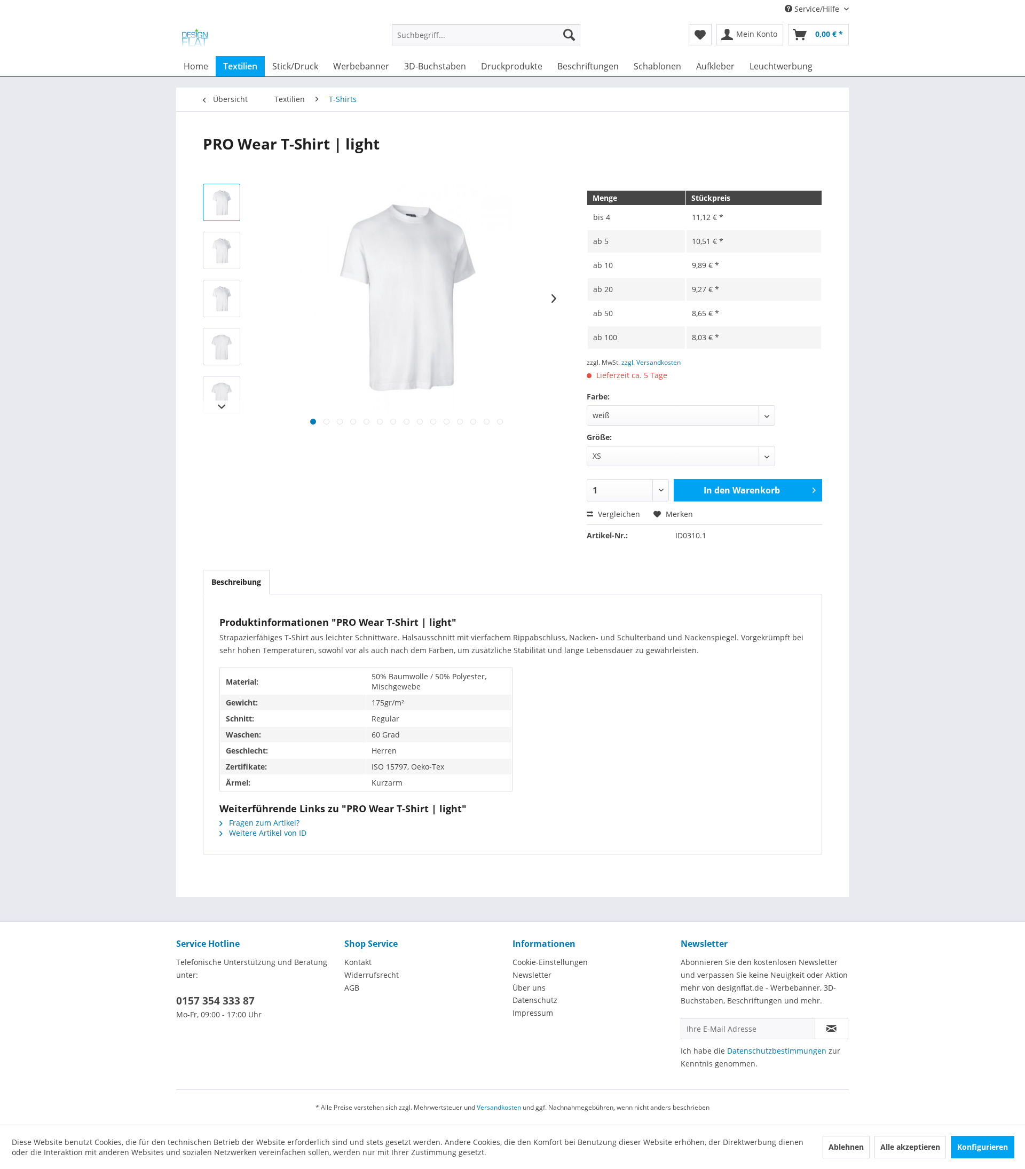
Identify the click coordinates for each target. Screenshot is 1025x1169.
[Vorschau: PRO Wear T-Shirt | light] (221, 202)
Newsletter (531, 975)
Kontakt (358, 962)
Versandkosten (499, 1107)
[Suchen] (569, 34)
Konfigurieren (982, 1147)
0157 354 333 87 (215, 1001)
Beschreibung (236, 582)
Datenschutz (534, 1000)
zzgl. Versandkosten (651, 362)
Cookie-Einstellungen (550, 962)
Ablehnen (846, 1147)
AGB (351, 988)
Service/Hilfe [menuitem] (816, 9)
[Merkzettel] (700, 34)
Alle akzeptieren (910, 1147)
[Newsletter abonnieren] (831, 1028)
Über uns (529, 988)
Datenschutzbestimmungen (776, 1051)
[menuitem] (486, 40)
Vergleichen (618, 514)
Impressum (532, 1013)
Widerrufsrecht (371, 975)
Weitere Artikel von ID (266, 833)
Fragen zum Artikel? (263, 823)
